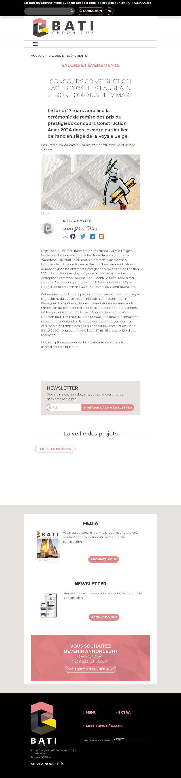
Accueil (37, 55)
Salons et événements (68, 55)
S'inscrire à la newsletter (108, 407)
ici (77, 346)
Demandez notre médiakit (90, 669)
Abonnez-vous (104, 559)
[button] (95, 712)
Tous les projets (55, 449)
